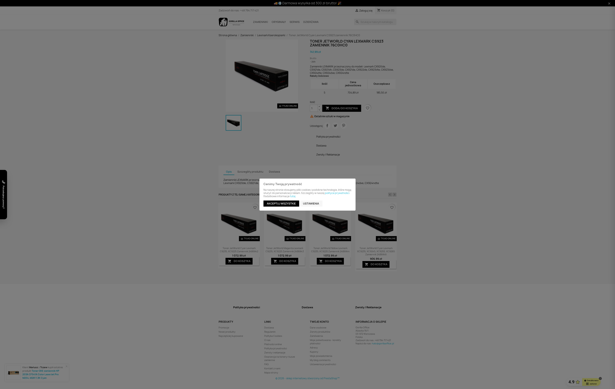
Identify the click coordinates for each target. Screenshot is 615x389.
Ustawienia (311, 203)
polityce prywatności (337, 193)
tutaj (292, 196)
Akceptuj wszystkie (281, 203)
